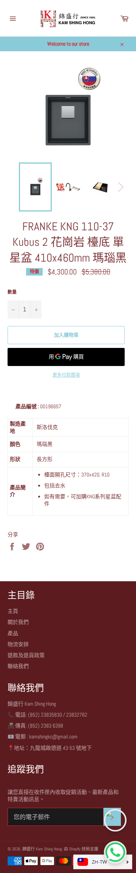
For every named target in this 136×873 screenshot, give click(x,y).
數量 (12, 292)
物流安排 (18, 644)
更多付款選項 (66, 375)
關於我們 (18, 622)
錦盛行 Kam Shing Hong (42, 849)
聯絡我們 (18, 666)
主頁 (13, 611)
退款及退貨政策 (26, 655)
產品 (13, 633)
